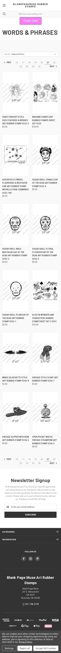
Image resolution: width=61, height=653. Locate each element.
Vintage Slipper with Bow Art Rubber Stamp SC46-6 (15, 439)
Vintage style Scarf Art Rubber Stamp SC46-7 (45, 379)
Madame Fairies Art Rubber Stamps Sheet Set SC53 (43, 120)
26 (39, 66)
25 (33, 66)
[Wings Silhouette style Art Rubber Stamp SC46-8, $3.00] (15, 353)
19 (35, 62)
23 (21, 66)
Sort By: (7, 54)
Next (52, 66)
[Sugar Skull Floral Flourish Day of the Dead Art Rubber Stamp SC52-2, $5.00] (45, 224)
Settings (9, 648)
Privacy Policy (25, 641)
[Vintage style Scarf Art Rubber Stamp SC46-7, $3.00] (45, 353)
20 (42, 62)
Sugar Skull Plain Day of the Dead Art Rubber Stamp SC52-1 (15, 318)
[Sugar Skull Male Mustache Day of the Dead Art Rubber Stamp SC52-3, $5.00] (15, 224)
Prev (8, 62)
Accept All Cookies (46, 648)
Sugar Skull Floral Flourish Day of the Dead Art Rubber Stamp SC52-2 (44, 254)
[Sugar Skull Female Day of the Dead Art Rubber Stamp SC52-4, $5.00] (45, 155)
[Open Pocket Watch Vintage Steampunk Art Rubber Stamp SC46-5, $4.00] (45, 412)
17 (23, 62)
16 (17, 62)
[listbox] (34, 54)
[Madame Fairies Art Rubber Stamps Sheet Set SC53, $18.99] (45, 92)
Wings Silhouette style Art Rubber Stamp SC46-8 (15, 379)
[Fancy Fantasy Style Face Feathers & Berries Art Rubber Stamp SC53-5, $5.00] (15, 92)
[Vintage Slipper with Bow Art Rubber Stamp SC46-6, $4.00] (15, 412)
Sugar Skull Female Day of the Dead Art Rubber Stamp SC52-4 (45, 183)
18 (29, 62)
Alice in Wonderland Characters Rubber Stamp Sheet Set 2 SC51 (44, 318)
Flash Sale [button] (30, 21)
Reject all (25, 648)
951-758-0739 (32, 604)
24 (27, 66)
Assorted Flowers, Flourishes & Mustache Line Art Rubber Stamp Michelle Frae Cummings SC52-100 (15, 186)
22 (54, 62)
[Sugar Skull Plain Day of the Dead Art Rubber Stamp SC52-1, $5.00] (15, 290)
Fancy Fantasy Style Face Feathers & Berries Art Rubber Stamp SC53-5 (15, 120)
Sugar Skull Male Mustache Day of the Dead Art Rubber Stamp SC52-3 (14, 254)
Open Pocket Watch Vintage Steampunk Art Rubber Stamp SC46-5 (44, 440)
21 (48, 62)
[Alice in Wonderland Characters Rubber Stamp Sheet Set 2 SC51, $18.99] (45, 290)
